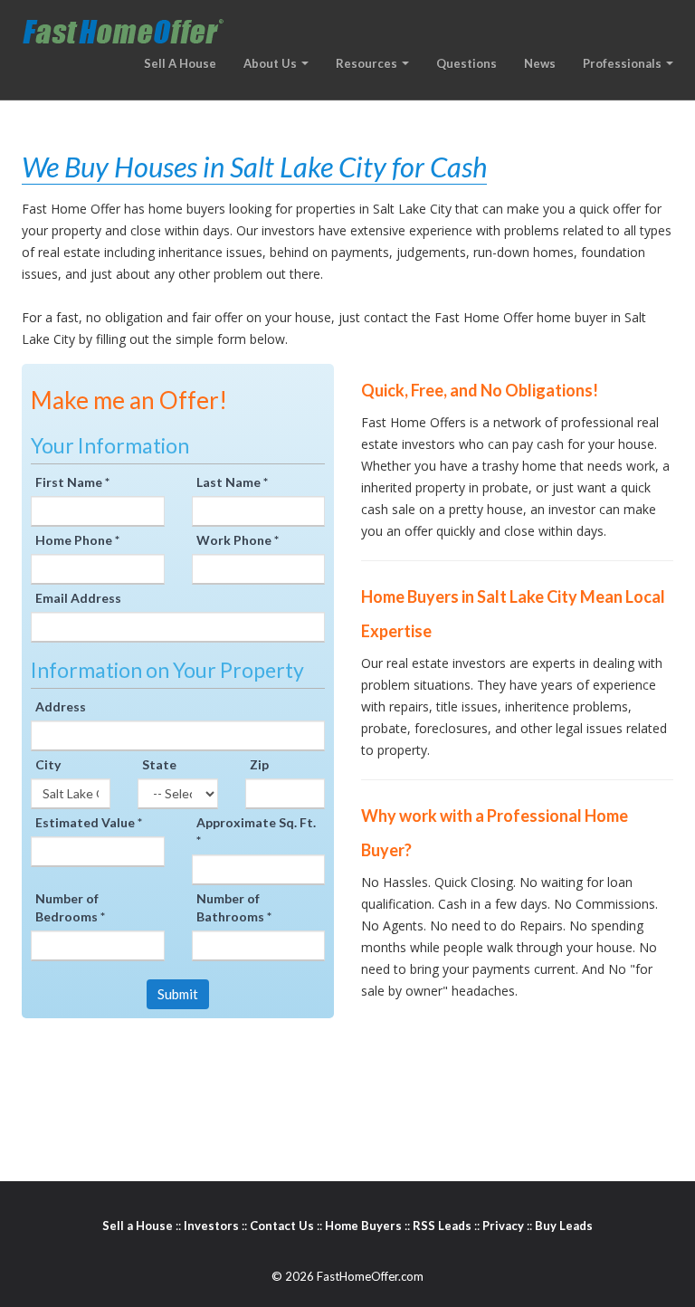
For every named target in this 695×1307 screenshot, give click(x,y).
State (159, 764)
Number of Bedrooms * (70, 907)
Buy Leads (564, 1225)
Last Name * (232, 482)
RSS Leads (442, 1225)
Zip (259, 764)
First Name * (72, 482)
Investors (211, 1225)
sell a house (180, 63)
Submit (177, 994)
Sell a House (137, 1225)
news (540, 63)
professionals (623, 63)
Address (60, 706)
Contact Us (282, 1225)
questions (466, 63)
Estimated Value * (88, 822)
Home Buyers (363, 1225)
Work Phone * (237, 540)
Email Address (78, 598)
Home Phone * (77, 540)
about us (271, 63)
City (48, 764)
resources (368, 63)
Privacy (503, 1225)
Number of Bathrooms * (233, 907)
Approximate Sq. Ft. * (256, 831)
